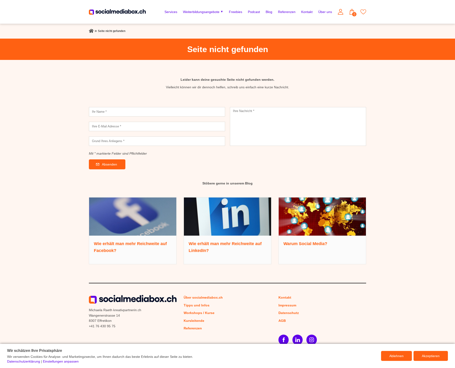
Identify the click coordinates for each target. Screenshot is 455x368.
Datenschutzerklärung (23, 361)
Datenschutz (288, 313)
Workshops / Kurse (199, 313)
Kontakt (307, 12)
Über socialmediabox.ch (203, 297)
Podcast (254, 12)
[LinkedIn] (297, 340)
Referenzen (287, 12)
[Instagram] (311, 340)
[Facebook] (283, 340)
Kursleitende (194, 321)
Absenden (109, 164)
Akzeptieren (431, 356)
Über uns (325, 12)
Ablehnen (396, 356)
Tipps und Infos (196, 305)
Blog (269, 12)
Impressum (287, 305)
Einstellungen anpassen (61, 361)
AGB (282, 321)
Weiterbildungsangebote (201, 12)
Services (170, 12)
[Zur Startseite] (91, 31)
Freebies (235, 12)
